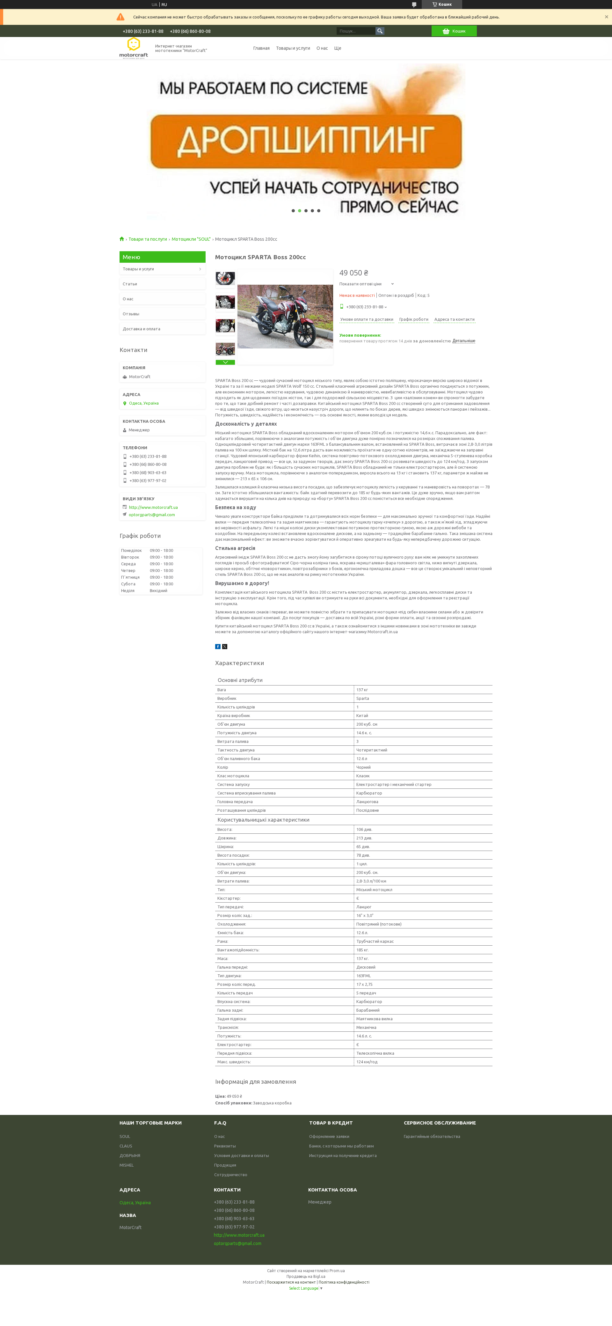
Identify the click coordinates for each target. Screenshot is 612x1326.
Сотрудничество (230, 1174)
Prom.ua (337, 1271)
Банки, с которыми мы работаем (341, 1146)
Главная (261, 48)
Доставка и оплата (141, 328)
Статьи (130, 284)
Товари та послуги (147, 239)
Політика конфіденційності (344, 1282)
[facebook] (218, 647)
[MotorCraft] (134, 48)
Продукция (225, 1165)
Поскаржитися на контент (291, 1282)
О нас (322, 48)
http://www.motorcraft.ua (153, 507)
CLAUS (126, 1146)
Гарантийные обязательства (432, 1136)
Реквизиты (225, 1146)
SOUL (125, 1136)
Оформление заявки (329, 1136)
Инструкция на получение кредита (343, 1155)
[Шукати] (379, 31)
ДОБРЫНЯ (130, 1155)
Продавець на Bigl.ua (306, 1276)
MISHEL (127, 1165)
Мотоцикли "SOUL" (191, 239)
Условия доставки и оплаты (241, 1155)
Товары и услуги (293, 48)
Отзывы (131, 313)
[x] (224, 647)
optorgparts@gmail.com (152, 514)
